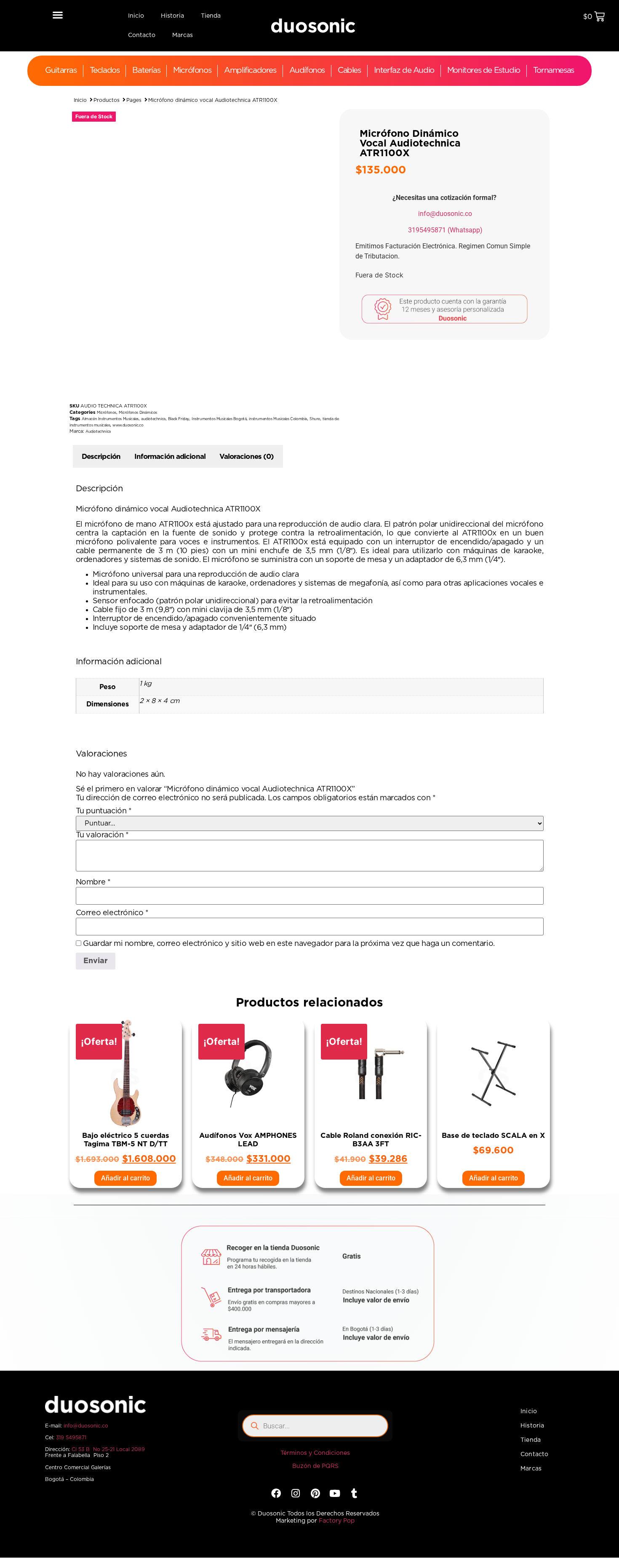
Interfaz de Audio (404, 71)
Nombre (93, 882)
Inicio (136, 16)
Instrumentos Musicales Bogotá (219, 419)
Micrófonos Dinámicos (138, 413)
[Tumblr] (354, 1493)
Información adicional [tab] (169, 456)
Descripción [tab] (101, 456)
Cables (349, 71)
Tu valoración (102, 835)
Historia (172, 16)
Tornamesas (553, 71)
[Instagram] (295, 1493)
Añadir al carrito (125, 1178)
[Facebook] (276, 1493)
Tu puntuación (104, 811)
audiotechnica (153, 419)
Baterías (146, 71)
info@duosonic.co (445, 214)
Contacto (141, 35)
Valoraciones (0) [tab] (246, 456)
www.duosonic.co (127, 425)
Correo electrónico (112, 913)
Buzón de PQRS (315, 1466)
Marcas (182, 35)
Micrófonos (192, 71)
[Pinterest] (315, 1493)
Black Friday (178, 419)
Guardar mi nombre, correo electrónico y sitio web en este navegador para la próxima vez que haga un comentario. (289, 944)
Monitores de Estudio (483, 71)
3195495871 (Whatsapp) (445, 230)
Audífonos (307, 71)
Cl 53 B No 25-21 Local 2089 (108, 1449)
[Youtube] (334, 1493)
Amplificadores (250, 71)
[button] (57, 14)
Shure (315, 419)
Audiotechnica (98, 432)
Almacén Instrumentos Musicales (110, 419)
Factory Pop (337, 1521)
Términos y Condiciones (315, 1453)
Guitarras (60, 71)
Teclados (105, 71)
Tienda (211, 16)
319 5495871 (71, 1437)
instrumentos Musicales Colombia (278, 419)
